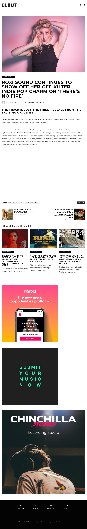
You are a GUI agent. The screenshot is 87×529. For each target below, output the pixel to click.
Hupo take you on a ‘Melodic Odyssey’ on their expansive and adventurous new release (71, 259)
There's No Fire (32, 203)
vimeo (35, 508)
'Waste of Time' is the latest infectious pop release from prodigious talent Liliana (63, 214)
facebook (20, 508)
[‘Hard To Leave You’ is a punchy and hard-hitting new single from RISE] (43, 238)
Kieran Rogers (12, 102)
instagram (51, 508)
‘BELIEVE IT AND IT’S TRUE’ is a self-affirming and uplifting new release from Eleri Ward (13, 260)
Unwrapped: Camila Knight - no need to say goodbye (24, 212)
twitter (67, 508)
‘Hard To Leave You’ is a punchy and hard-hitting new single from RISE (43, 259)
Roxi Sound (18, 203)
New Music (8, 76)
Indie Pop (7, 203)
